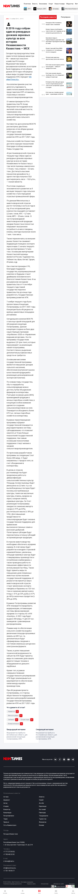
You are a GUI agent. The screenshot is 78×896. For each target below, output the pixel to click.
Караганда (42, 806)
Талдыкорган (43, 816)
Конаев (41, 825)
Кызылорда (7, 812)
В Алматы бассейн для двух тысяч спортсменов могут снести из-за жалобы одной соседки (55, 84)
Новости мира (60, 4)
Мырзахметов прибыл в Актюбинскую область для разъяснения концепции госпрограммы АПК (17, 736)
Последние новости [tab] (48, 17)
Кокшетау (6, 809)
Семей (41, 800)
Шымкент (6, 800)
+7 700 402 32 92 (9, 854)
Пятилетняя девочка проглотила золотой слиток (55, 58)
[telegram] (73, 759)
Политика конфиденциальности (12, 884)
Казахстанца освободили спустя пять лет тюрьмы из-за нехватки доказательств (55, 31)
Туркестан (42, 819)
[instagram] (64, 759)
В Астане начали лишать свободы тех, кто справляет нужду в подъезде (55, 75)
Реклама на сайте (59, 884)
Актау (5, 803)
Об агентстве (44, 884)
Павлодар (42, 812)
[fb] (59, 759)
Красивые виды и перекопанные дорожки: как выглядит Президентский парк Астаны (56, 40)
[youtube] (68, 759)
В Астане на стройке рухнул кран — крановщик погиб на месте (55, 94)
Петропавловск (8, 816)
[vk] (55, 759)
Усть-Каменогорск (9, 825)
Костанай (42, 809)
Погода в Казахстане (10, 834)
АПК (7, 19)
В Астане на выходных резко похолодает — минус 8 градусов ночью (55, 66)
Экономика (43, 4)
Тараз (5, 819)
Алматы (41, 797)
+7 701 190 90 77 (9, 871)
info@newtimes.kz (9, 868)
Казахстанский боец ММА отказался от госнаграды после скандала (54, 50)
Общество (70, 4)
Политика (27, 4)
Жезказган (42, 822)
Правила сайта (31, 884)
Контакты (72, 884)
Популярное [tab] (65, 17)
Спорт (51, 4)
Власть (34, 4)
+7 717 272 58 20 (9, 851)
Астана (5, 797)
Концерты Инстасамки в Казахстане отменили (53, 23)
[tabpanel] (56, 58)
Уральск (6, 822)
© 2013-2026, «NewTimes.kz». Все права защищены (18, 882)
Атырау (6, 806)
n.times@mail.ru (8, 861)
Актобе (41, 803)
